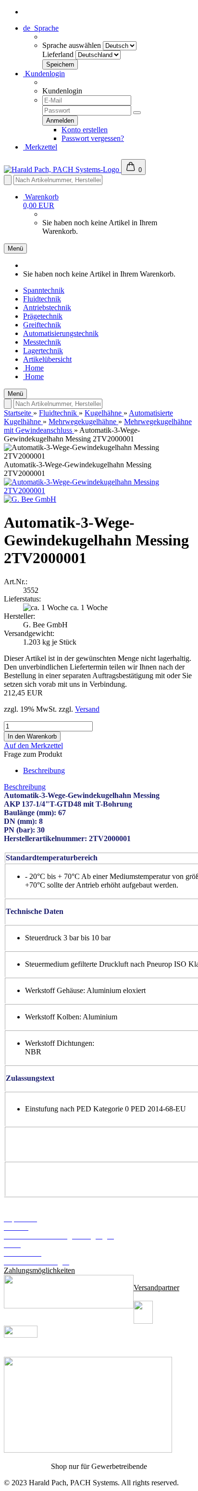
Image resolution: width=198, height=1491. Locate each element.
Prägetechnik (42, 316)
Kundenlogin (44, 73)
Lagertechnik (43, 351)
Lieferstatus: (22, 599)
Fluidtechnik (42, 299)
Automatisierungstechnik (61, 333)
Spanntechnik (43, 290)
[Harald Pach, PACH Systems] (62, 169)
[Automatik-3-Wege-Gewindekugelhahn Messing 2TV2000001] (99, 490)
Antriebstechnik (47, 307)
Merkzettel (40, 147)
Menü (15, 248)
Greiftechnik (42, 325)
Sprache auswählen (71, 45)
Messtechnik (42, 342)
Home (33, 368)
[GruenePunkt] (88, 1450)
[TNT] (20, 1335)
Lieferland (58, 54)
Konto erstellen (85, 130)
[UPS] (143, 1321)
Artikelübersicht (47, 359)
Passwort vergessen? (93, 138)
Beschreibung (44, 770)
